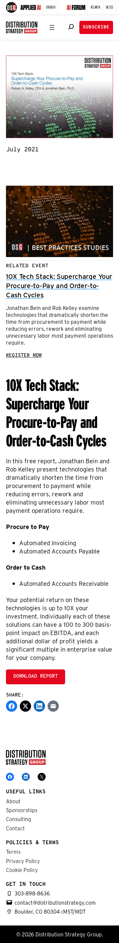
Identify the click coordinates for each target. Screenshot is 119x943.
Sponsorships (21, 810)
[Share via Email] (53, 706)
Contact (15, 828)
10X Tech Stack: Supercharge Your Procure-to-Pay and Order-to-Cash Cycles (59, 285)
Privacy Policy (23, 860)
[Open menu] (52, 27)
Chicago (50, 7)
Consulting (18, 818)
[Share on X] (25, 706)
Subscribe (96, 27)
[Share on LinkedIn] (39, 706)
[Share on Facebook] (11, 706)
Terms (13, 851)
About (13, 801)
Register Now (24, 355)
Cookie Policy (22, 869)
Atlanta (95, 7)
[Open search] (71, 26)
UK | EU (109, 7)
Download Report (35, 676)
